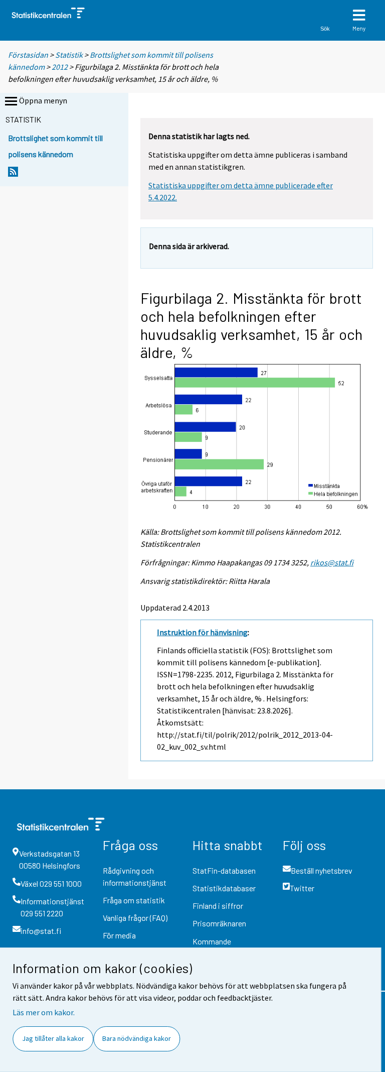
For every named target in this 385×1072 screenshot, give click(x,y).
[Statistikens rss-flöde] (13, 174)
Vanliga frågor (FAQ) (135, 917)
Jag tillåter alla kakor (53, 1038)
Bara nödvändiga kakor (136, 1038)
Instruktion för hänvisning (202, 632)
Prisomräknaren (219, 923)
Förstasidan (28, 55)
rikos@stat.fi (331, 562)
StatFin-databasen (224, 870)
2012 (60, 67)
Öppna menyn (43, 100)
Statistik (69, 55)
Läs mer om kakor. (44, 1012)
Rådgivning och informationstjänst (134, 876)
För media (119, 935)
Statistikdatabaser (224, 888)
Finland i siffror (217, 905)
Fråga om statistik (134, 900)
